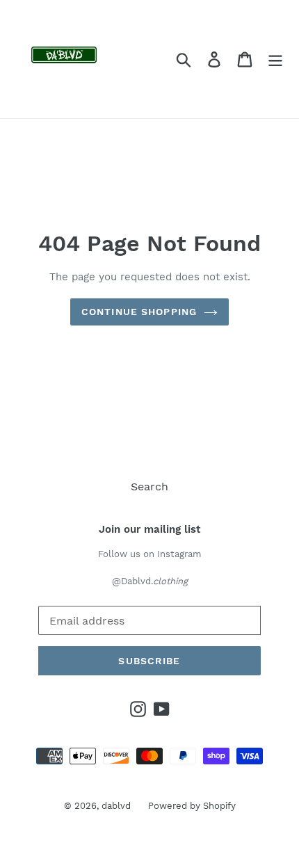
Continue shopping (139, 311)
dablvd (116, 806)
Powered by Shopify (192, 806)
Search (149, 486)
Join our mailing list (149, 529)
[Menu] (275, 59)
